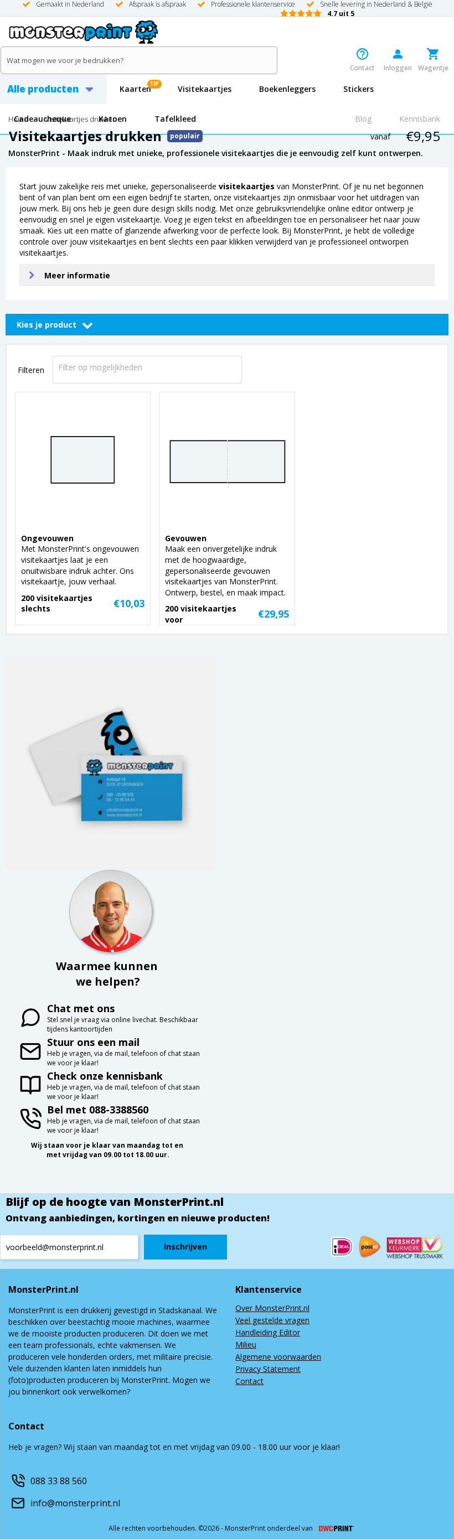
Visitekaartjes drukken (81, 120)
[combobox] (147, 366)
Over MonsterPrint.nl (272, 1308)
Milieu (245, 1345)
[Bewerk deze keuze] (87, 324)
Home (18, 120)
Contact (249, 1381)
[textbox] (150, 367)
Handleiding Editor (267, 1333)
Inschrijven (185, 1246)
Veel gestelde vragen (272, 1321)
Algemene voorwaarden (278, 1357)
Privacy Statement (268, 1369)
